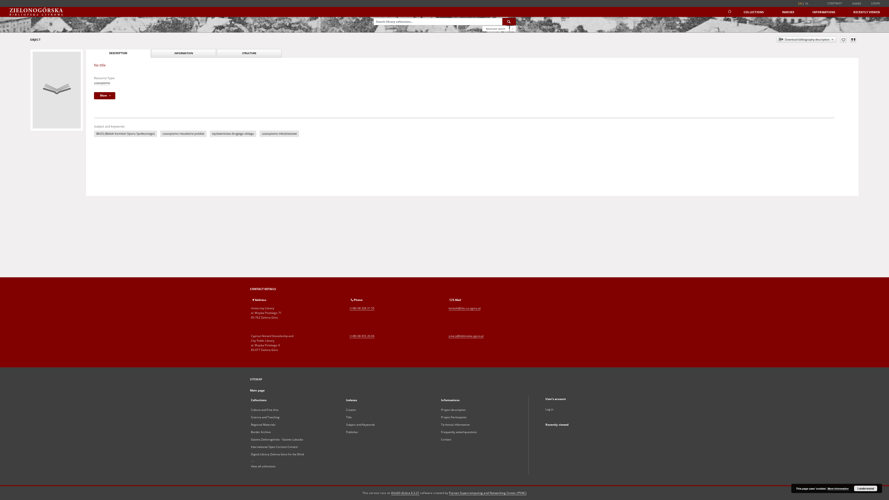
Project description (453, 410)
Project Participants (453, 417)
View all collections (263, 466)
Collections (754, 12)
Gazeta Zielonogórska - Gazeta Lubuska (277, 439)
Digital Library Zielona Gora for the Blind (277, 454)
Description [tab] (118, 53)
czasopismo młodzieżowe (279, 134)
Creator (351, 410)
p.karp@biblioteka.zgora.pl (466, 336)
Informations (823, 12)
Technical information (455, 425)
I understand (866, 488)
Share (856, 4)
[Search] (509, 21)
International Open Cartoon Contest (274, 447)
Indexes (788, 12)
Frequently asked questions (459, 432)
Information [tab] (183, 53)
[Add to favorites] (843, 40)
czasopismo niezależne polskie (183, 134)
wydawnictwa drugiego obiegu (233, 134)
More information (838, 488)
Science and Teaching (265, 417)
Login (875, 3)
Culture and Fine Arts (265, 410)
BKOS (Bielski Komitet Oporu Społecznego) (125, 134)
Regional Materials (263, 425)
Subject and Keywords (360, 425)
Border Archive (261, 432)
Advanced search (495, 28)
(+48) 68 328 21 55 (362, 308)
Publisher (352, 432)
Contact (446, 439)
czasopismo (102, 83)
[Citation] (853, 40)
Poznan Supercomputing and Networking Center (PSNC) (487, 493)
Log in (549, 409)
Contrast (834, 3)
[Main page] (729, 12)
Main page (257, 390)
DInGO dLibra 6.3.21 (405, 493)
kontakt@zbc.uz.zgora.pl (465, 308)
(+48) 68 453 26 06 (362, 336)
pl (807, 3)
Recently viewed (866, 12)
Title (349, 417)
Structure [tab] (249, 53)
